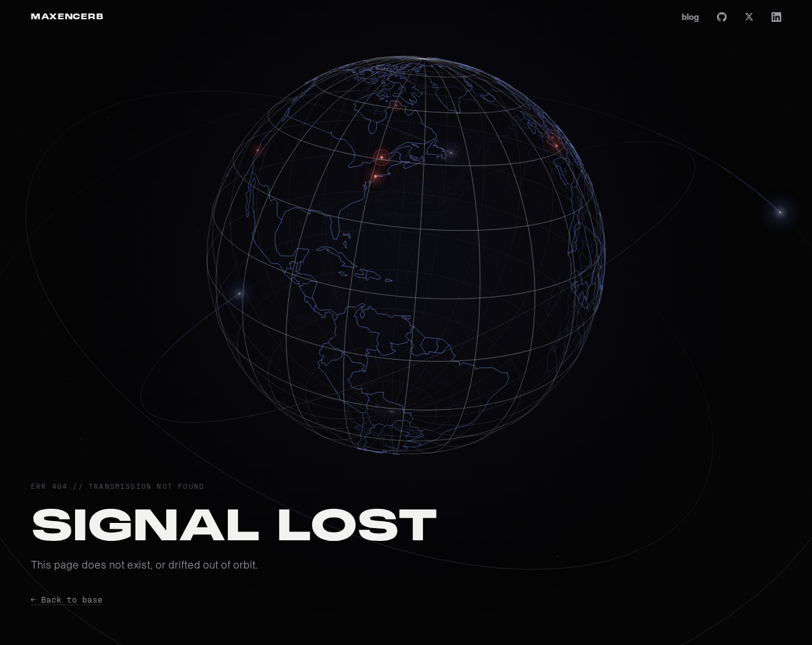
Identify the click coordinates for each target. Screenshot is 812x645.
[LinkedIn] (776, 17)
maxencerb (67, 17)
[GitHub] (722, 17)
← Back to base (67, 599)
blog (690, 17)
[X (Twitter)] (749, 16)
